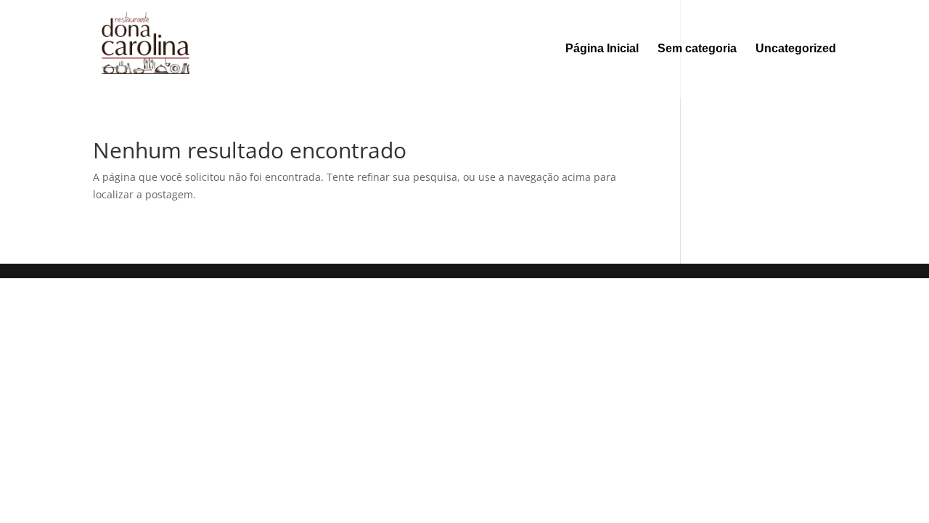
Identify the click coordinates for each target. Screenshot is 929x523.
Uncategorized (796, 49)
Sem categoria (697, 49)
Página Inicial (602, 49)
